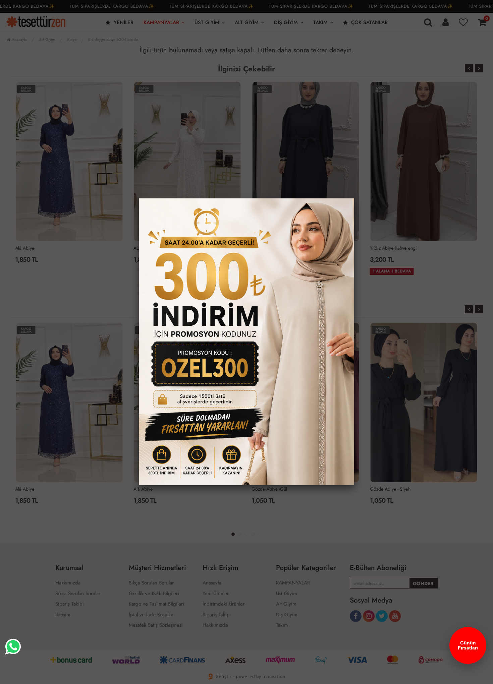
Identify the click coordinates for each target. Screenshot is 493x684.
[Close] (354, 198)
